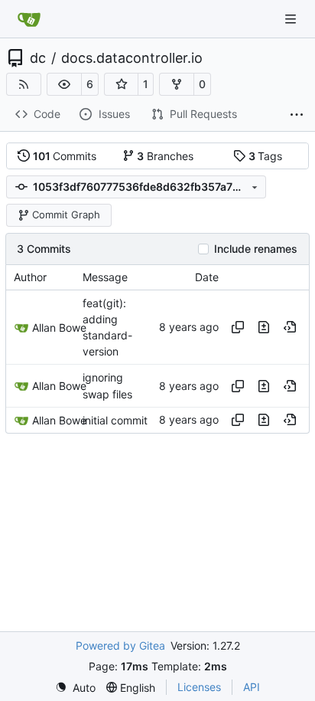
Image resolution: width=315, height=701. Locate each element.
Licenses (199, 686)
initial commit (115, 420)
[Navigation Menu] (292, 18)
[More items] (296, 115)
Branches (165, 155)
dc (38, 58)
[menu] (75, 687)
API (251, 686)
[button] (64, 84)
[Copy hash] (237, 327)
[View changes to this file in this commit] (263, 327)
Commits (65, 155)
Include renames (255, 249)
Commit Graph (66, 214)
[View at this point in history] (289, 327)
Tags (265, 155)
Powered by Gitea (120, 645)
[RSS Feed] (23, 84)
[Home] (29, 19)
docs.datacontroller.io (132, 58)
